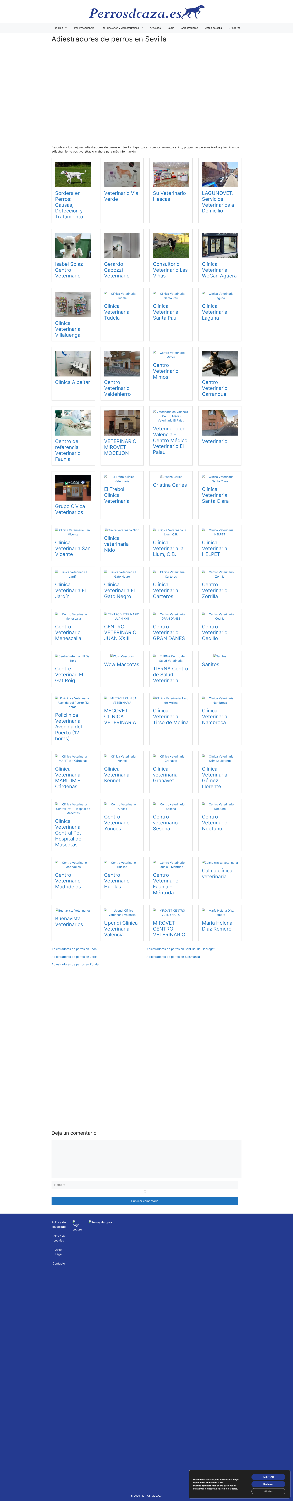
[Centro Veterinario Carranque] (220, 374)
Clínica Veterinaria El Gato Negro (119, 590)
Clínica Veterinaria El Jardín (70, 590)
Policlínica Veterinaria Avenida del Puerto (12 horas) (68, 726)
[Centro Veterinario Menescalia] (73, 618)
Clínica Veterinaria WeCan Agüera (219, 270)
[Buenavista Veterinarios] (73, 910)
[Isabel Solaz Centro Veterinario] (73, 256)
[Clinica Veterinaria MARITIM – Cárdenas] (73, 760)
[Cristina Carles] (171, 477)
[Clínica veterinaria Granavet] (171, 760)
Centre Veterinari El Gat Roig (69, 674)
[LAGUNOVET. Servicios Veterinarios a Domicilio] (220, 185)
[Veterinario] (220, 433)
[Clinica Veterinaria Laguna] (220, 298)
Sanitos (210, 664)
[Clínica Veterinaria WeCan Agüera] (220, 256)
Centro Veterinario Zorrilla (214, 590)
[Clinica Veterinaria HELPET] (220, 534)
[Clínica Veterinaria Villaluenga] (73, 315)
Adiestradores (189, 27)
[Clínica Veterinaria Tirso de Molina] (171, 702)
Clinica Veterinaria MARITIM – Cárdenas (67, 777)
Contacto (59, 1263)
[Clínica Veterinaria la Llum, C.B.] (171, 534)
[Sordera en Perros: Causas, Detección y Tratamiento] (73, 185)
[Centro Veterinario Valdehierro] (122, 374)
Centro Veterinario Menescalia (68, 632)
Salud (171, 27)
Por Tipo (58, 27)
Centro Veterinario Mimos (165, 371)
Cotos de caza (213, 27)
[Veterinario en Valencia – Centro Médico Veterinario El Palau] (171, 420)
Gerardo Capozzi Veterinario (117, 270)
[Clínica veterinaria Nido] (122, 530)
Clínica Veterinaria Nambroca (214, 716)
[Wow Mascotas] (122, 656)
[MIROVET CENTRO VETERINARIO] (171, 914)
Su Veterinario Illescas (169, 196)
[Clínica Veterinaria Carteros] (171, 576)
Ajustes (268, 1491)
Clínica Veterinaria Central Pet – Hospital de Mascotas (70, 833)
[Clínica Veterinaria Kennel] (122, 760)
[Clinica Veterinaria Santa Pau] (171, 298)
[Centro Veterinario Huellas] (122, 867)
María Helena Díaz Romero (217, 926)
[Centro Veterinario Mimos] (171, 357)
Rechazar (268, 1484)
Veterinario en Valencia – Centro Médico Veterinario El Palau (170, 440)
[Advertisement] (146, 96)
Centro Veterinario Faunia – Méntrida (165, 883)
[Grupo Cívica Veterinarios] (73, 498)
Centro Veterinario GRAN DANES (169, 632)
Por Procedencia (84, 27)
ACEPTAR (268, 1477)
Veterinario (214, 441)
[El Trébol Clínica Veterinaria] (122, 481)
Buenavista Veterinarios (69, 921)
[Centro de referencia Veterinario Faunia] (73, 433)
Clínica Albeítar (72, 382)
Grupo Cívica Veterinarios (70, 509)
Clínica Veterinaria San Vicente (73, 548)
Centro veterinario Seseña (165, 823)
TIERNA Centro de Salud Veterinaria (170, 674)
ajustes (233, 1488)
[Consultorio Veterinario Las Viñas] (171, 256)
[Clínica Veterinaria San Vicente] (73, 534)
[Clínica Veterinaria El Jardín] (73, 576)
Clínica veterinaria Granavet (165, 775)
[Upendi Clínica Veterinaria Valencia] (122, 914)
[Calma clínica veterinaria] (220, 862)
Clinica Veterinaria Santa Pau (165, 312)
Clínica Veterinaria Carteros (165, 590)
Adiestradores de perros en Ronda (75, 964)
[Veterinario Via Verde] (122, 185)
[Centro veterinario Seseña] (171, 809)
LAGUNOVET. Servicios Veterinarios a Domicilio (218, 202)
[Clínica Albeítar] (73, 374)
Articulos (155, 27)
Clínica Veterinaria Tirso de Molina (171, 716)
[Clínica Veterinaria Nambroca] (220, 702)
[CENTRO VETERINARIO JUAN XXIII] (122, 618)
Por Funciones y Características (120, 27)
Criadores (234, 27)
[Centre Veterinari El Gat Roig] (73, 660)
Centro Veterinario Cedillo (214, 632)
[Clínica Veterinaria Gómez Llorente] (220, 760)
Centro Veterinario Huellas (117, 881)
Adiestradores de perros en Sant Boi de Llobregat (180, 949)
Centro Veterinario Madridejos (68, 881)
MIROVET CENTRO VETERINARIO (169, 929)
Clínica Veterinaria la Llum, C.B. (168, 548)
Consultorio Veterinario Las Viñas (170, 270)
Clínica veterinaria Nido (116, 544)
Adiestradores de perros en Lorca (74, 956)
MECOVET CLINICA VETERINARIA (120, 716)
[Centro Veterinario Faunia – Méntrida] (171, 867)
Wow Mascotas (121, 664)
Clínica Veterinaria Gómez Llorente (214, 777)
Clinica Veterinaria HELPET (214, 548)
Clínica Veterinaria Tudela (116, 312)
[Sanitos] (219, 656)
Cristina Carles (170, 485)
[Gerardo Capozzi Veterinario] (122, 256)
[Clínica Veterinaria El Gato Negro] (122, 576)
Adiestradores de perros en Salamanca (173, 956)
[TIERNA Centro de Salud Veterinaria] (171, 660)
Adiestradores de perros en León (74, 949)
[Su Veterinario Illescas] (171, 185)
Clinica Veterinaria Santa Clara (215, 495)
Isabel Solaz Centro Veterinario (69, 270)
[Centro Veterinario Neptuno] (220, 809)
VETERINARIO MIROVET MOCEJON (120, 447)
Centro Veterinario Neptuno (214, 823)
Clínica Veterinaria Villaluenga (67, 329)
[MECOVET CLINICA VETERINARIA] (122, 702)
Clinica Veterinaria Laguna (214, 312)
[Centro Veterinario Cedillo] (220, 618)
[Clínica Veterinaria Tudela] (122, 298)
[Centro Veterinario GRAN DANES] (171, 618)
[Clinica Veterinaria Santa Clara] (220, 481)
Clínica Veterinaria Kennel (116, 775)
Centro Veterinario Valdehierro (117, 388)
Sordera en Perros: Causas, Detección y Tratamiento (69, 205)
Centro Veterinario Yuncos (117, 823)
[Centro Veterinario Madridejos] (73, 867)
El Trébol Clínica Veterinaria (116, 495)
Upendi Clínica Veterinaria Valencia (121, 929)
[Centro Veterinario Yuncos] (122, 809)
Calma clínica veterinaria (217, 873)
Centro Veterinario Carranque (214, 388)
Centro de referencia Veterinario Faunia (68, 450)
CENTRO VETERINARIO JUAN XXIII (120, 632)
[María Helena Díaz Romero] (220, 914)
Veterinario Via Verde (121, 196)
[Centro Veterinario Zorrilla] (220, 576)
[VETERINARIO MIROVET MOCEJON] (122, 433)
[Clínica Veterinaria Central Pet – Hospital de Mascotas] (73, 813)
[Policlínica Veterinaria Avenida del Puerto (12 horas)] (73, 707)
